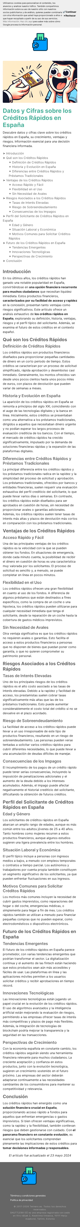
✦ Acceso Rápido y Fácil (26, 185)
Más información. (11, 21)
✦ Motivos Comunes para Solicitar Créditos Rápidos (39, 236)
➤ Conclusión (12, 261)
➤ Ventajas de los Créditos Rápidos (28, 180)
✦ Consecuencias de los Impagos (32, 211)
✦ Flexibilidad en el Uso (25, 189)
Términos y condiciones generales (28, 1195)
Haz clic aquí (26, 21)
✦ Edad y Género (21, 225)
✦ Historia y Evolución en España (32, 167)
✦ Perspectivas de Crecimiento (31, 256)
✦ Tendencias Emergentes (27, 247)
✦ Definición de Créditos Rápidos (32, 162)
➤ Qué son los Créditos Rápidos (25, 158)
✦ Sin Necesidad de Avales (28, 193)
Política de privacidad (21, 1200)
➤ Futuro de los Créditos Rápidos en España (34, 243)
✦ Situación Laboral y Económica (32, 229)
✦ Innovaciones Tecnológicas (29, 252)
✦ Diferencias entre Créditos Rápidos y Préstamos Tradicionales (36, 173)
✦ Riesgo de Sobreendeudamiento (33, 207)
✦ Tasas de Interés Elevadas (29, 202)
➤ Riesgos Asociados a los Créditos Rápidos (34, 198)
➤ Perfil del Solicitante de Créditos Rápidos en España (36, 218)
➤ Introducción (13, 153)
